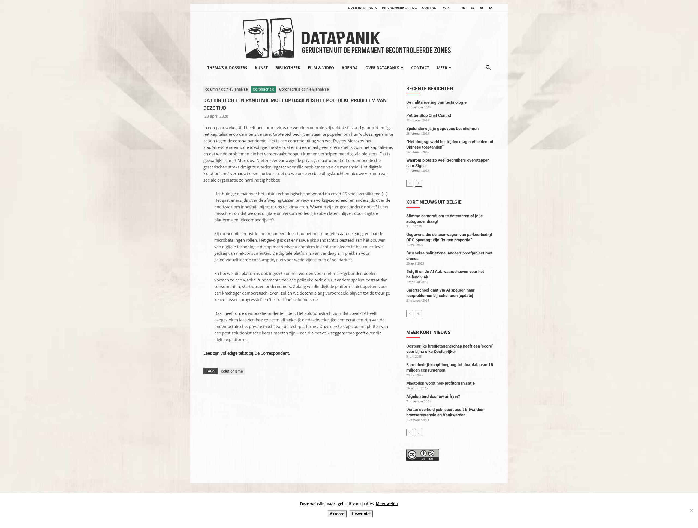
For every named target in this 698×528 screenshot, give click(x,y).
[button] (488, 68)
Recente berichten (429, 88)
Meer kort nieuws (428, 332)
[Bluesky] (481, 8)
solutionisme (232, 371)
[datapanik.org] (349, 36)
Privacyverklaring (399, 7)
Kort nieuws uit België (434, 202)
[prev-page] (409, 183)
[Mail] (463, 8)
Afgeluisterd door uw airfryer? (433, 396)
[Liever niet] (691, 510)
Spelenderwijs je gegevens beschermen (442, 128)
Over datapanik (362, 7)
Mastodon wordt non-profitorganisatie (440, 383)
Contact (430, 7)
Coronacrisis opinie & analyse (304, 89)
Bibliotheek (287, 67)
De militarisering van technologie (436, 102)
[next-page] (418, 183)
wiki (447, 7)
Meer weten (387, 503)
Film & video (321, 67)
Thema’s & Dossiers (227, 67)
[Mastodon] (490, 8)
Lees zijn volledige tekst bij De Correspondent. (246, 353)
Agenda (350, 67)
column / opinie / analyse (226, 89)
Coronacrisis (263, 89)
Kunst (261, 67)
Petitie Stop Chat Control (428, 115)
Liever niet (361, 513)
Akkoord (337, 513)
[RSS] (472, 8)
